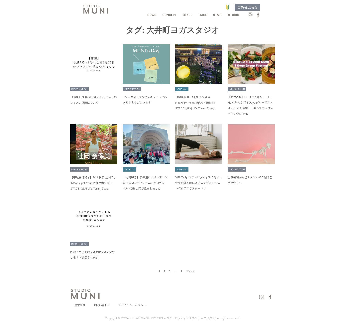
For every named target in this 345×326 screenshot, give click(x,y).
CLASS (187, 15)
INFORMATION (79, 89)
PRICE (202, 15)
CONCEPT (169, 15)
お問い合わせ (101, 305)
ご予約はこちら (247, 7)
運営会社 (79, 305)
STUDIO (233, 15)
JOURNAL (181, 89)
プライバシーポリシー (132, 305)
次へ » (190, 271)
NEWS (151, 15)
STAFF (217, 15)
